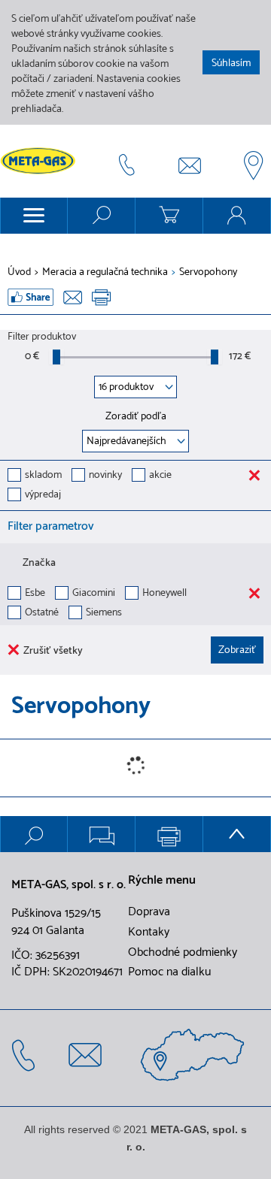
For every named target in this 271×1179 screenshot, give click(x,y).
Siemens (104, 613)
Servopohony (208, 272)
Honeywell (164, 594)
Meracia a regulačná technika (105, 272)
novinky (105, 476)
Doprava (149, 912)
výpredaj (43, 495)
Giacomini (93, 594)
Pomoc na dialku (169, 972)
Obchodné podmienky (182, 953)
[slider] (56, 356)
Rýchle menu (162, 880)
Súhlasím (231, 63)
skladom (43, 476)
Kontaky (148, 932)
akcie (160, 476)
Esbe (35, 594)
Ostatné (42, 613)
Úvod (19, 272)
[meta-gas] (41, 160)
